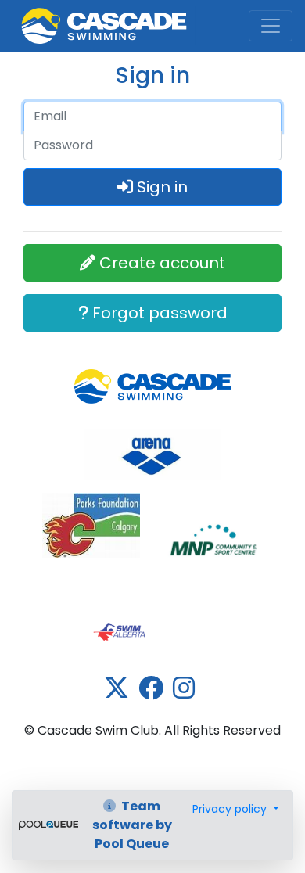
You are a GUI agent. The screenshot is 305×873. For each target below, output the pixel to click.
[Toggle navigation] (270, 25)
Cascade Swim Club (92, 18)
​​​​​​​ (153, 454)
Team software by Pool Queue (132, 825)
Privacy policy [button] (231, 809)
